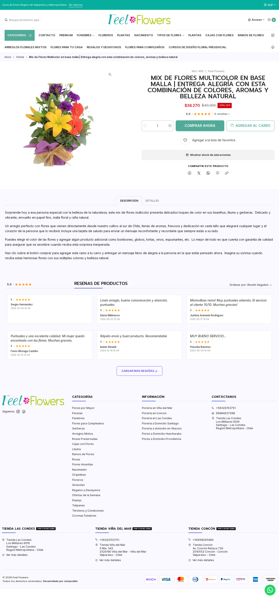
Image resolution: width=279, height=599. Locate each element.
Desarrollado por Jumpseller (60, 581)
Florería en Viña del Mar (157, 408)
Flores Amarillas (82, 464)
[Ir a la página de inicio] (139, 19)
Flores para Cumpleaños (145, 47)
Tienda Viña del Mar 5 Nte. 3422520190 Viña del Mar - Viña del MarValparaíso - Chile (123, 549)
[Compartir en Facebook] (189, 173)
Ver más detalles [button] (17, 554)
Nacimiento (143, 35)
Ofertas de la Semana (86, 495)
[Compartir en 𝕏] (199, 173)
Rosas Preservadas (85, 439)
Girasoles (78, 485)
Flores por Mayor (83, 408)
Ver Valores (76, 4)
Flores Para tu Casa (67, 47)
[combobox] (26, 19)
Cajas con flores (219, 35)
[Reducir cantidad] (145, 126)
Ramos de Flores (251, 35)
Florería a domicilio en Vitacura (162, 428)
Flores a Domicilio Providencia (161, 439)
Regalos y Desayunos (104, 47)
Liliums (76, 449)
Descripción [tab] (129, 200)
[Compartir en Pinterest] (217, 173)
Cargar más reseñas (138, 371)
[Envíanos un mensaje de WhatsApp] (270, 590)
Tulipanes (78, 505)
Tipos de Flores (169, 35)
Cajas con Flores (83, 444)
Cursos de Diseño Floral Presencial (197, 47)
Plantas (123, 35)
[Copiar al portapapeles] (227, 173)
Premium (66, 35)
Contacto (47, 35)
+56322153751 (226, 408)
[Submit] (6, 19)
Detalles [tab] (152, 200)
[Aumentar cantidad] (170, 126)
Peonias (77, 413)
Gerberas (78, 428)
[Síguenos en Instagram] (272, 35)
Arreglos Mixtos (82, 433)
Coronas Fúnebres (84, 515)
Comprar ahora (200, 126)
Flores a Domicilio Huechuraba (161, 433)
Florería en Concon (154, 413)
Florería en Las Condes (157, 418)
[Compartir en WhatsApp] (208, 173)
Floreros (106, 35)
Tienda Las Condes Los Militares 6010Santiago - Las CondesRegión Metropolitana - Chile (234, 423)
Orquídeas (79, 474)
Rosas (76, 459)
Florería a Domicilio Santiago (160, 423)
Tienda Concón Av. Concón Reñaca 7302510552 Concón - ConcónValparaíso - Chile (210, 549)
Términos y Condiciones (88, 510)
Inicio (8, 57)
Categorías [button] (16, 35)
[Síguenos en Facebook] (272, 47)
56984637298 (225, 413)
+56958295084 (203, 539)
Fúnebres (84, 35)
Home (20, 57)
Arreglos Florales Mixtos (26, 47)
